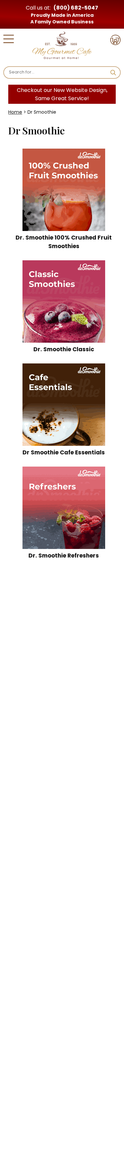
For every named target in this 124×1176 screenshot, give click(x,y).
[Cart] (115, 41)
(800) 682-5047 (76, 8)
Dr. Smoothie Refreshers (63, 555)
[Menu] (8, 40)
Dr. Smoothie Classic (63, 349)
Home (15, 112)
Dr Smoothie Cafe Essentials (63, 452)
